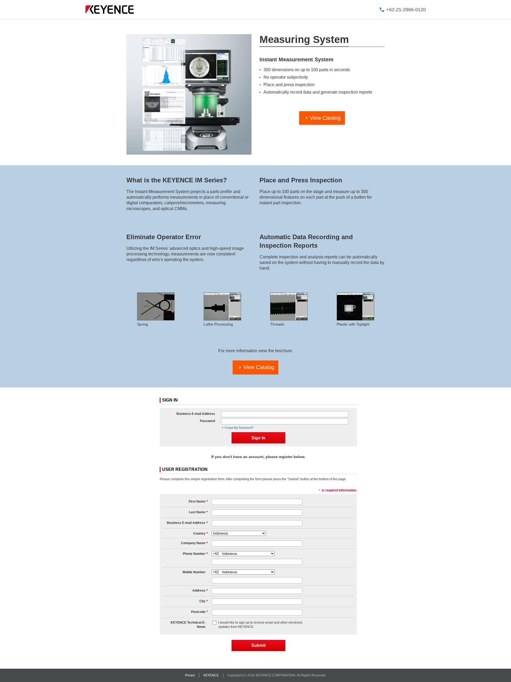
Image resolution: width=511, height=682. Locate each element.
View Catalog (325, 118)
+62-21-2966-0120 (406, 9)
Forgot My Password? (239, 427)
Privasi (190, 675)
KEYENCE (211, 675)
